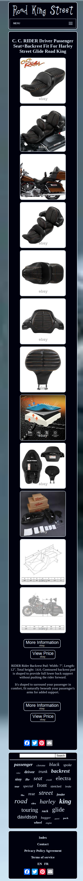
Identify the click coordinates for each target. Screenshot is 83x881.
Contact (43, 844)
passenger (23, 764)
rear (31, 793)
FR (46, 864)
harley (47, 801)
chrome (40, 765)
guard (57, 819)
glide (58, 809)
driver (29, 772)
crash (49, 779)
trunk (43, 771)
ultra (33, 803)
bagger (46, 818)
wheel (38, 822)
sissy (18, 779)
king (65, 801)
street (46, 792)
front (42, 785)
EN (39, 864)
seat (38, 778)
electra (63, 778)
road (20, 801)
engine (49, 823)
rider (18, 773)
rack (45, 811)
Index (43, 837)
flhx (23, 795)
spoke (67, 765)
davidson (27, 817)
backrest (60, 771)
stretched (56, 786)
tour (17, 786)
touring (29, 810)
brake (68, 786)
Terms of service (43, 857)
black (54, 764)
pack (65, 818)
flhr (27, 779)
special (28, 786)
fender (61, 794)
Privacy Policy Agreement (43, 851)
